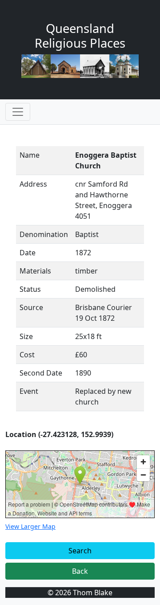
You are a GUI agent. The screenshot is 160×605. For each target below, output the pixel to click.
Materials (35, 271)
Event (29, 391)
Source (31, 307)
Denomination (44, 234)
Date (28, 253)
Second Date (41, 373)
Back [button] (80, 571)
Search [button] (80, 551)
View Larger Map (30, 526)
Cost (27, 355)
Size (26, 336)
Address (33, 184)
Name (30, 155)
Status (30, 289)
